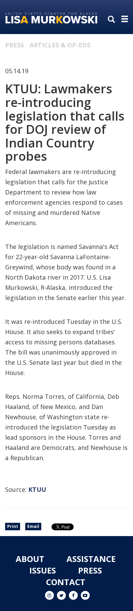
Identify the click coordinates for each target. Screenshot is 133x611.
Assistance (91, 558)
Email (33, 526)
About (30, 558)
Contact (65, 582)
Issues (42, 570)
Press (14, 45)
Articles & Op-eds (60, 45)
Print (12, 526)
